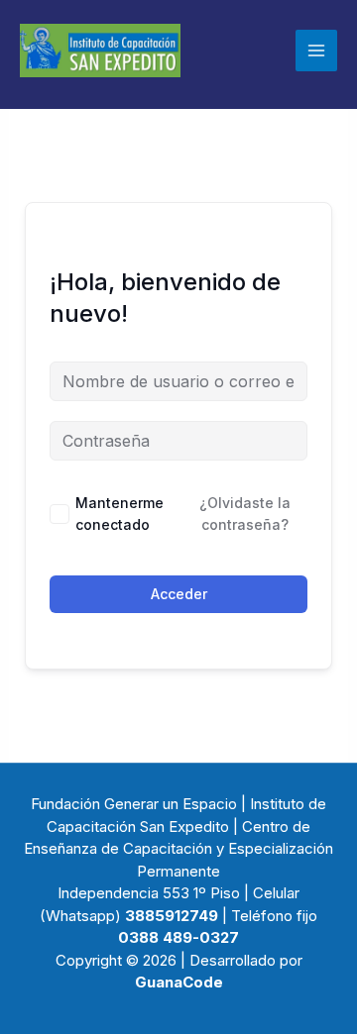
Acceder (179, 593)
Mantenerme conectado (119, 513)
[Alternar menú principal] (316, 50)
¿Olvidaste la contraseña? (245, 513)
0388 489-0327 (178, 937)
